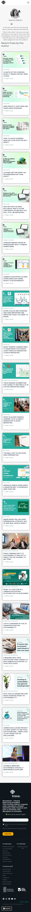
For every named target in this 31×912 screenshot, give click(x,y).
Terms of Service (7, 873)
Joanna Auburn (9, 78)
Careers (5, 879)
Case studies (6, 853)
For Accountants (7, 848)
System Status (7, 884)
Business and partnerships (10, 380)
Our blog (5, 857)
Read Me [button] (7, 908)
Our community (7, 855)
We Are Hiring (7, 869)
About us (5, 851)
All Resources (6, 859)
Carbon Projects (7, 861)
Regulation (6, 69)
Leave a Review (7, 882)
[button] (27, 2)
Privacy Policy (7, 871)
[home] (4, 2)
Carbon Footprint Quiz (23, 847)
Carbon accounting (8, 240)
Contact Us (6, 877)
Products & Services (8, 846)
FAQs (4, 875)
